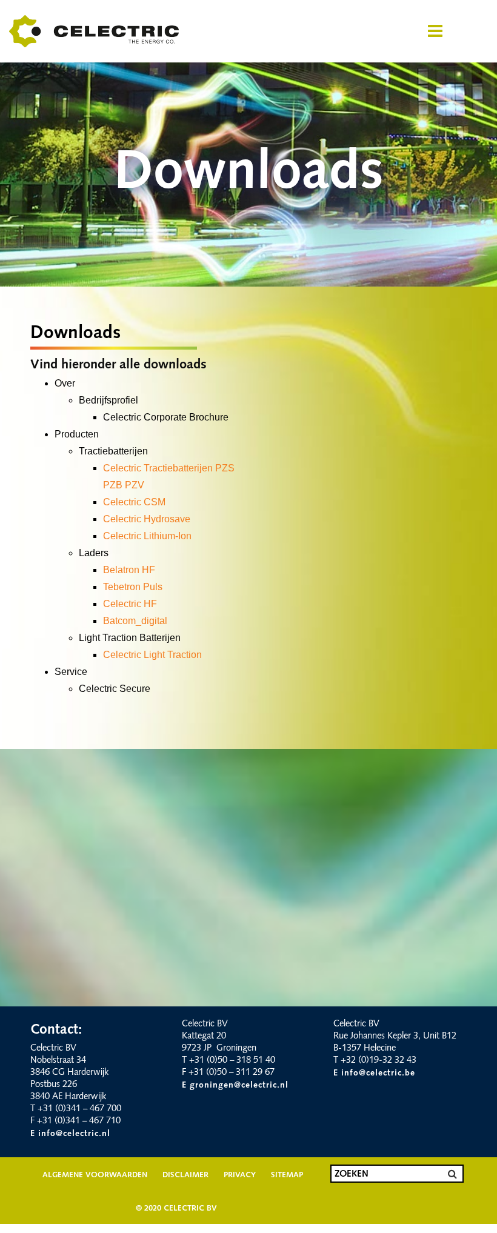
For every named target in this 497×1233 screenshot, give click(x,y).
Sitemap (287, 1175)
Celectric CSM (134, 502)
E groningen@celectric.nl (235, 1085)
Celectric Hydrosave (146, 519)
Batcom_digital (135, 621)
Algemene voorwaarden (94, 1175)
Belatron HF (129, 570)
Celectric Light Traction (152, 655)
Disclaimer (185, 1175)
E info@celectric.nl (70, 1133)
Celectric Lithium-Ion (147, 536)
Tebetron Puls (132, 587)
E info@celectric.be (374, 1073)
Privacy (240, 1175)
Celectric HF (130, 604)
